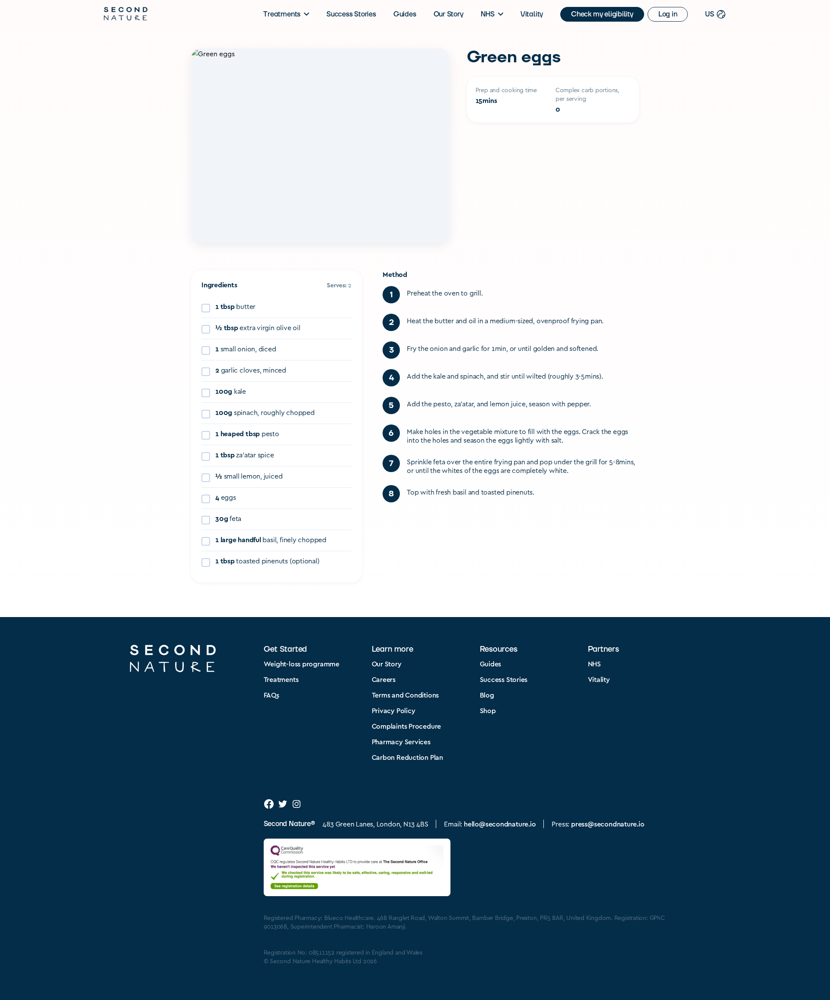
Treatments (281, 14)
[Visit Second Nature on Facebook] (269, 804)
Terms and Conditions (405, 695)
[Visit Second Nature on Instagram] (296, 804)
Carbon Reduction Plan (407, 757)
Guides (404, 14)
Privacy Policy (393, 710)
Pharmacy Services (401, 741)
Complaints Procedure (406, 726)
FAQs (271, 695)
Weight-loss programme (301, 663)
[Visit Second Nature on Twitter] (283, 804)
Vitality (531, 14)
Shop (488, 710)
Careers (384, 679)
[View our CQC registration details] (357, 867)
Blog (487, 695)
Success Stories (351, 14)
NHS (488, 14)
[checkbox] (276, 307)
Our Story (448, 14)
